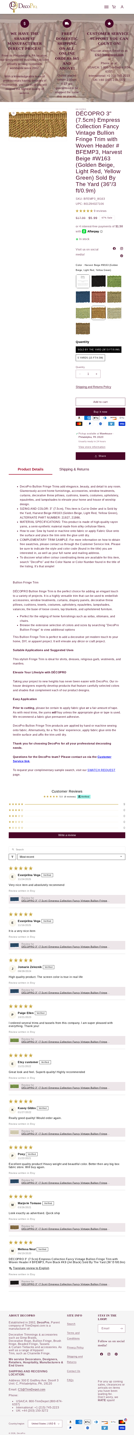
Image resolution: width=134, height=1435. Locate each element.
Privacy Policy (75, 1347)
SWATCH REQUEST (101, 770)
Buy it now (100, 411)
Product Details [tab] (30, 469)
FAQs (70, 1380)
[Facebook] (114, 248)
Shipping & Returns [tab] (74, 469)
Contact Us (73, 1371)
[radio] (83, 281)
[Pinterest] (121, 255)
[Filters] (12, 857)
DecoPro (21, 1433)
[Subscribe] (121, 1328)
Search (71, 1323)
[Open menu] (106, 7)
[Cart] (114, 7)
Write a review (67, 835)
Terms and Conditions (73, 1335)
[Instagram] (121, 248)
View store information (92, 446)
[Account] (122, 7)
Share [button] (102, 456)
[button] (85, 210)
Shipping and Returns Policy (93, 386)
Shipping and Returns (75, 1359)
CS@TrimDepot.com (31, 1389)
